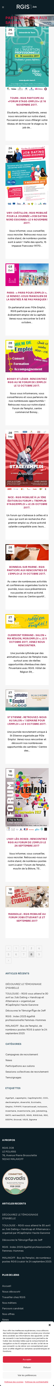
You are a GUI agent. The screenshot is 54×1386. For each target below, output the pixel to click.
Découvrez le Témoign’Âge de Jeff (25, 1010)
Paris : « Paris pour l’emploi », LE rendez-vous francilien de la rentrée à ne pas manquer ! (27, 296)
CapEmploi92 (35, 1098)
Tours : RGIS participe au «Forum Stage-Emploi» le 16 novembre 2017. (27, 101)
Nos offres (8, 1314)
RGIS (29, 1115)
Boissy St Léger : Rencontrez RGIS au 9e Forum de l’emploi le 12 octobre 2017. (27, 382)
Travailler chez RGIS (13, 1297)
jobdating (41, 1111)
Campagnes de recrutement (21, 1054)
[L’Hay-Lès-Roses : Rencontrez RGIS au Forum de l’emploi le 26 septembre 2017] (27, 800)
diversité (25, 1102)
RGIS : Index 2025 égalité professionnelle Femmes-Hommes (26, 1249)
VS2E (25, 1119)
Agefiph (9, 1098)
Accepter (27, 1359)
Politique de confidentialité (36, 1382)
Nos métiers (9, 1302)
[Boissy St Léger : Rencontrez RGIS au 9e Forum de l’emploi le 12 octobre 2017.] (27, 356)
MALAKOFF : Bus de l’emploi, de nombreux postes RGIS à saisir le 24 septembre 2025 (26, 1029)
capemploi (20, 1098)
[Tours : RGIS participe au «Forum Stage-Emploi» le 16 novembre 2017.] (27, 59)
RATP (8, 1115)
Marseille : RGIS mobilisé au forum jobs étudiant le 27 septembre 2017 (27, 917)
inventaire (10, 1111)
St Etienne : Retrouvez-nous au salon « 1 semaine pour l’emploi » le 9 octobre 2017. (27, 720)
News (8, 1060)
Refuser (27, 1367)
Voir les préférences (27, 1375)
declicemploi (12, 1102)
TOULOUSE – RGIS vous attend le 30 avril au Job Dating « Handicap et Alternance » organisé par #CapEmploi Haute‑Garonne (26, 1229)
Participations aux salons (20, 1066)
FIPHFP (17, 1106)
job (33, 1111)
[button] (49, 1325)
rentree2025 (18, 1115)
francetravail (29, 1106)
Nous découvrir (11, 1291)
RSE (46, 1115)
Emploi (9, 1106)
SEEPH (9, 1119)
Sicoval (17, 1119)
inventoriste (23, 1111)
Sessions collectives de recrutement (27, 1071)
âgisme (33, 1119)
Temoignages (13, 1077)
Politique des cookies (13, 1382)
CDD (45, 1098)
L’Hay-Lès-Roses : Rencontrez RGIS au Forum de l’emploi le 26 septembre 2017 (27, 842)
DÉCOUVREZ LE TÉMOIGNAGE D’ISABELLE (20, 1216)
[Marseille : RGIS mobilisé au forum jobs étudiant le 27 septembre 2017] (27, 896)
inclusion (42, 1106)
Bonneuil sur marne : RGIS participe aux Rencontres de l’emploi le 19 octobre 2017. (27, 570)
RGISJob (37, 1115)
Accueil (6, 1286)
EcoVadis (36, 1102)
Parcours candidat (12, 1308)
